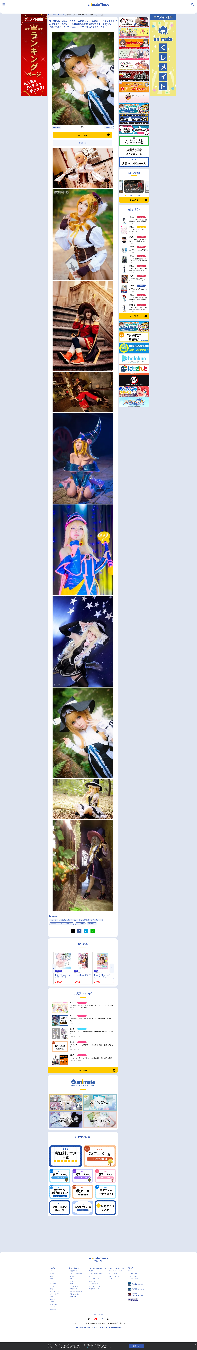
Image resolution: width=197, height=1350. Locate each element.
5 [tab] (136, 195)
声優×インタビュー (75, 1294)
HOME (52, 1271)
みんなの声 (53, 1283)
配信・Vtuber (54, 1304)
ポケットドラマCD (114, 1276)
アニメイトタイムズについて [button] (97, 1268)
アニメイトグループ (133, 1278)
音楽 (51, 1296)
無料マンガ (53, 1309)
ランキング (53, 1273)
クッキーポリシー (94, 1276)
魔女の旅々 (92, 923)
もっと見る (134, 200)
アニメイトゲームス (114, 1273)
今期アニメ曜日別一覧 (76, 1273)
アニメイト (131, 1271)
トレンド (52, 1307)
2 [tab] (128, 195)
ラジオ (52, 1281)
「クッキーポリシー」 (90, 1347)
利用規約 (91, 1271)
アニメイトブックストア (115, 1271)
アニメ (52, 1276)
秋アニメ (72, 1281)
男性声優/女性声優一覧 (76, 1291)
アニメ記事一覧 (74, 1286)
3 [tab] (131, 195)
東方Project (80, 923)
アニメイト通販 (132, 1273)
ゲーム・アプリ (54, 1294)
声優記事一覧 (73, 1289)
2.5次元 (52, 1301)
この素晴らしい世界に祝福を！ (91, 920)
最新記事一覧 (73, 1271)
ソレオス (111, 1278)
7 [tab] (142, 195)
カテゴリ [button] (52, 1268)
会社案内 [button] (130, 1268)
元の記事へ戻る (83, 143)
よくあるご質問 (93, 1283)
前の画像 (57, 127)
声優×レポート (74, 1296)
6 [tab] (139, 195)
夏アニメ (72, 1278)
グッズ (52, 1286)
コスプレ (54, 920)
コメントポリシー (94, 1278)
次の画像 (108, 127)
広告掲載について (94, 1289)
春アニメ (72, 1276)
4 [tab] (134, 195)
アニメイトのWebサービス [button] (116, 1268)
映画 (51, 1289)
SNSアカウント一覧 (94, 1286)
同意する (136, 1346)
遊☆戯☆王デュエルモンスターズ (61, 923)
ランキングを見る (82, 1070)
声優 (51, 1278)
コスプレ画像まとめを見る (82, 134)
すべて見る (134, 316)
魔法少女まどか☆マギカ (69, 920)
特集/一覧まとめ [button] (74, 1268)
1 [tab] (126, 195)
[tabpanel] (134, 186)
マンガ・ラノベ (54, 1291)
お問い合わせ (93, 1281)
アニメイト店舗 (132, 1276)
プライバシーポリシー (95, 1273)
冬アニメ (72, 1283)
